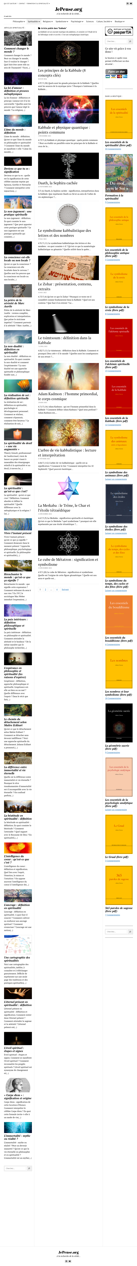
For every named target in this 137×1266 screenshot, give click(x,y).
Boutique (119, 21)
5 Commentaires (112, 259)
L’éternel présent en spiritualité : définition (18, 1003)
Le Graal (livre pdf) (116, 857)
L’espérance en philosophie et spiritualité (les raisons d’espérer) (15, 672)
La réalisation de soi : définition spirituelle (17, 397)
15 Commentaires (113, 370)
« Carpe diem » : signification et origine (17, 1097)
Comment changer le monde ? (16, 50)
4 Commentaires (112, 644)
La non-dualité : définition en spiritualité (14, 349)
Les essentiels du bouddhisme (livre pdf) (119, 639)
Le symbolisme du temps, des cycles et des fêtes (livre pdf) (116, 583)
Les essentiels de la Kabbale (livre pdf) (116, 420)
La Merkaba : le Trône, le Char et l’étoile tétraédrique (64, 508)
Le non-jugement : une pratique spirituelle (17, 213)
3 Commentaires (112, 860)
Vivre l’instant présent (17, 533)
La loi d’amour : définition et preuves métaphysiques (16, 91)
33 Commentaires (113, 148)
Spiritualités (33, 21)
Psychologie (76, 21)
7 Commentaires (112, 915)
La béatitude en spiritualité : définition (18, 817)
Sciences (90, 21)
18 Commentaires (113, 698)
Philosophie (18, 21)
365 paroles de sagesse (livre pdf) (119, 910)
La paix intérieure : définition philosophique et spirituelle (16, 624)
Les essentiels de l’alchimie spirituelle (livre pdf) (117, 364)
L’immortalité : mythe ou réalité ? (17, 1137)
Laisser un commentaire (116, 479)
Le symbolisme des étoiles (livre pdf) (116, 528)
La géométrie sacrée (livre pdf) (117, 747)
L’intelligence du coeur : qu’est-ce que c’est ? (16, 859)
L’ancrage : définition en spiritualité (17, 906)
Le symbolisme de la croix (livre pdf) (117, 309)
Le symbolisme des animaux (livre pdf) (117, 474)
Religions (47, 21)
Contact (22, 3)
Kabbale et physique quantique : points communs (64, 130)
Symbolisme (61, 21)
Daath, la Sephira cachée (57, 183)
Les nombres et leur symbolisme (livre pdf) (118, 693)
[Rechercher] (29, 1168)
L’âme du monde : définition (14, 131)
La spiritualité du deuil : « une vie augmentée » (18, 446)
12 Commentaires (113, 424)
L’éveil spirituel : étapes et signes (14, 1049)
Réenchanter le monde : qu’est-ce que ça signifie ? (17, 577)
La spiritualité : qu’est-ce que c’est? (15, 490)
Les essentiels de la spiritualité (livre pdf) (118, 144)
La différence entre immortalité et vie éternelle (15, 770)
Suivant (65, 589)
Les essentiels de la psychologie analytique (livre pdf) (119, 803)
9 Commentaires (112, 202)
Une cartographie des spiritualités (17, 959)
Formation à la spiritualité (37, 3)
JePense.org (68, 9)
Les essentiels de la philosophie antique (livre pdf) (117, 253)
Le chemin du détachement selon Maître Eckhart (15, 722)
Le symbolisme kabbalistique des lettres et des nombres (64, 233)
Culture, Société (103, 21)
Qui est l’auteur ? (10, 3)
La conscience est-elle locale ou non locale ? (17, 259)
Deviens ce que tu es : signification (17, 170)
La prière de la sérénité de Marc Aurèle (14, 303)
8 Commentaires (112, 313)
